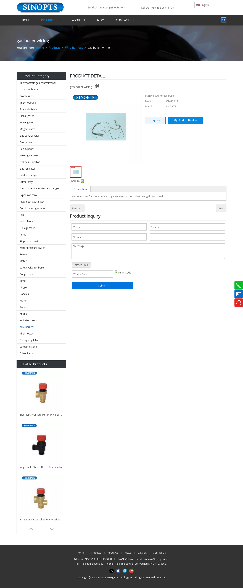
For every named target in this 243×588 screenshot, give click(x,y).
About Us (113, 552)
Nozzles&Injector (30, 162)
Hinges (23, 287)
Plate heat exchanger (32, 201)
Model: (149, 101)
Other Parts (26, 353)
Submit (102, 285)
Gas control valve (29, 135)
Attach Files (81, 265)
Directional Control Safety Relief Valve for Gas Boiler (41, 519)
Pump (23, 234)
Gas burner (26, 142)
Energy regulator (29, 340)
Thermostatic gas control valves (38, 83)
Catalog (142, 552)
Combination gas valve (33, 208)
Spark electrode (29, 109)
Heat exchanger (29, 175)
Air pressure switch (30, 241)
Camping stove (28, 346)
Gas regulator (27, 168)
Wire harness (27, 327)
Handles (24, 294)
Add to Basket (188, 120)
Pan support (27, 148)
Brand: (148, 106)
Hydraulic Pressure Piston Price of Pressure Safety (41, 414)
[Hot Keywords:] (223, 20)
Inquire (155, 120)
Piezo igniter (27, 115)
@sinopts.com (161, 559)
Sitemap (161, 577)
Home (80, 552)
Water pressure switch (32, 247)
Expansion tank (28, 195)
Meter (23, 261)
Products (96, 552)
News (128, 552)
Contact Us (159, 552)
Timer (23, 280)
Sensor (24, 254)
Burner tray (26, 181)
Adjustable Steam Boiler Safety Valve (41, 467)
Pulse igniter (27, 122)
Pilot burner (26, 96)
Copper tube (27, 274)
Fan (22, 214)
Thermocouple (28, 102)
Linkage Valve (27, 228)
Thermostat (26, 333)
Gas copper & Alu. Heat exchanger (39, 188)
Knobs (23, 313)
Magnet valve (27, 129)
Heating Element (29, 155)
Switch (23, 307)
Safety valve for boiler (32, 267)
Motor (23, 300)
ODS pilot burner (29, 89)
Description (80, 189)
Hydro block (26, 221)
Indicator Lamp (28, 320)
